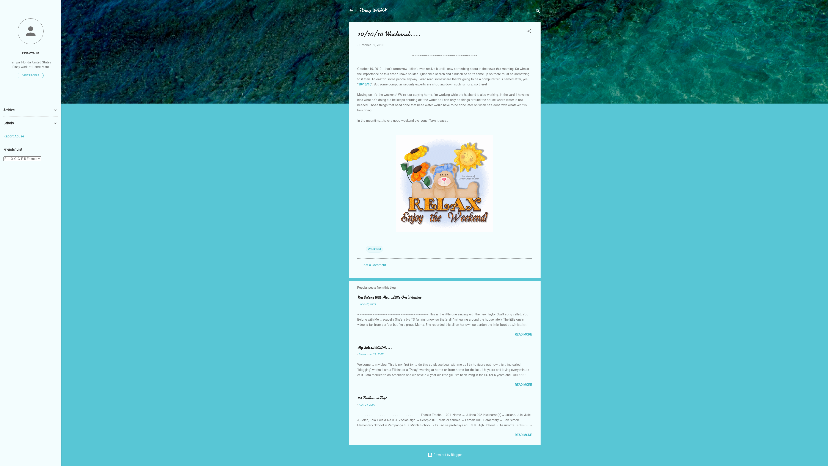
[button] (529, 31)
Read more (523, 334)
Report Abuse (13, 136)
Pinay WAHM (373, 10)
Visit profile (30, 75)
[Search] (538, 11)
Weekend (374, 249)
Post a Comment (374, 265)
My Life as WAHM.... (374, 347)
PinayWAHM (30, 53)
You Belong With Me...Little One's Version (389, 297)
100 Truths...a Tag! (372, 398)
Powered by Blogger (447, 455)
